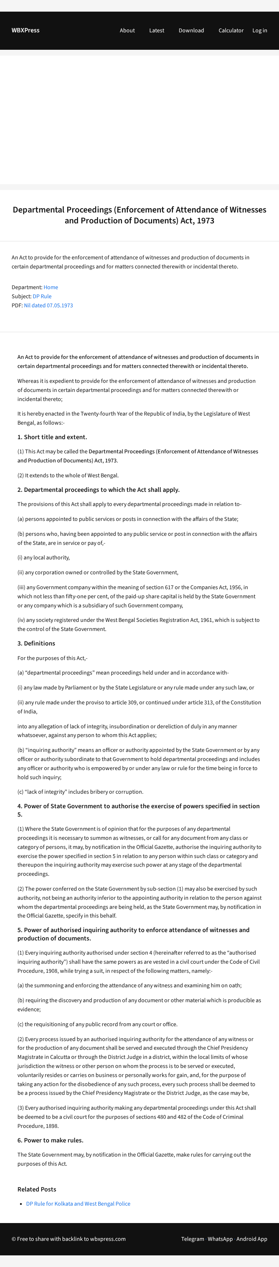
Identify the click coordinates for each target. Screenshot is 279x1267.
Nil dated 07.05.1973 (48, 305)
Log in (259, 31)
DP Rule (42, 296)
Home (51, 287)
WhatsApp (220, 1239)
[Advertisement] (139, 124)
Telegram (192, 1239)
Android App (251, 1239)
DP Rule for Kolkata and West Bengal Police (78, 1204)
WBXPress (26, 30)
